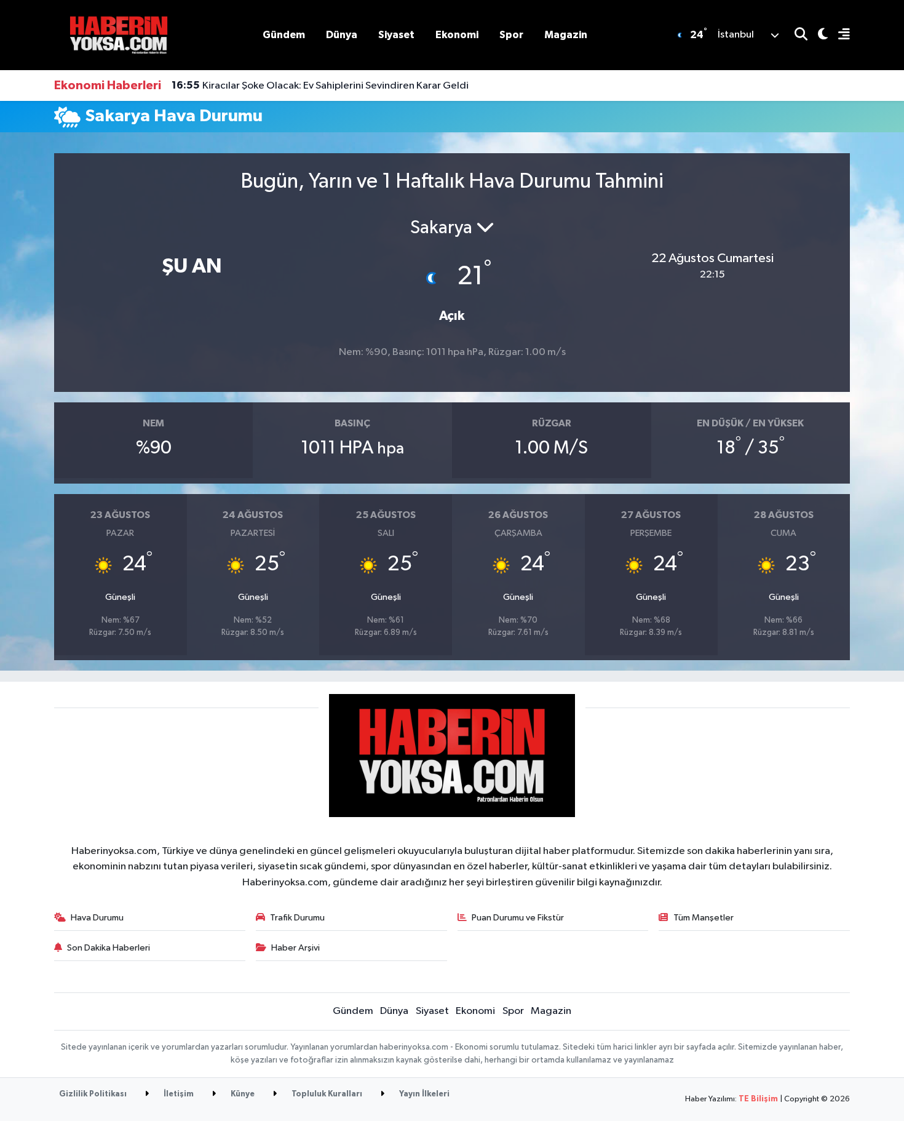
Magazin (565, 35)
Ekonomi (456, 35)
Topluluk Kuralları (326, 1094)
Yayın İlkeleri (423, 1094)
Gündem (284, 35)
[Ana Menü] (839, 35)
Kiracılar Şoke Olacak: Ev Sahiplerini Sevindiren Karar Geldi (320, 85)
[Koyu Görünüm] (817, 35)
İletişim (178, 1094)
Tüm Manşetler (703, 917)
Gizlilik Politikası (93, 1094)
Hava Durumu (97, 917)
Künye (242, 1094)
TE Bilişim (758, 1099)
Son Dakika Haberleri (108, 947)
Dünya (341, 35)
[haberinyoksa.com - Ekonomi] (118, 35)
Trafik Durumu (297, 917)
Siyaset (396, 35)
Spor (511, 35)
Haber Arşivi (295, 947)
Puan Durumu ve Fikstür (518, 917)
